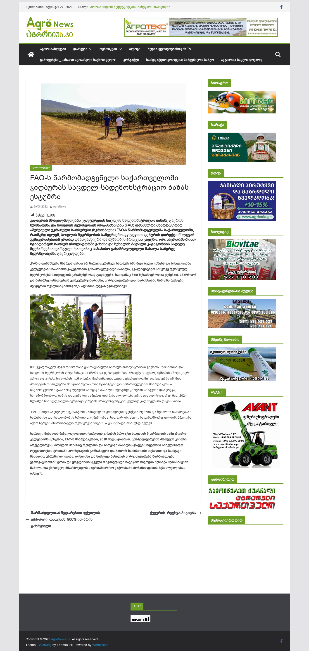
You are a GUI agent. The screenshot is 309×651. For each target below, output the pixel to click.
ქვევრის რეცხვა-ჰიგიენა (171, 512)
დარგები (80, 49)
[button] (89, 49)
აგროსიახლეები (53, 49)
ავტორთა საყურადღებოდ (241, 60)
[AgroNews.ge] (31, 54)
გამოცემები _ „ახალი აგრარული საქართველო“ (78, 60)
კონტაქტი (131, 60)
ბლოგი (134, 49)
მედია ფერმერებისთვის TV (169, 49)
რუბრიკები (108, 49)
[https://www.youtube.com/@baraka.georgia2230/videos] (242, 136)
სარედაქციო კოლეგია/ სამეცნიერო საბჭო (180, 60)
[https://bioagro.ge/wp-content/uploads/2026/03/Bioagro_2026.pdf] (242, 94)
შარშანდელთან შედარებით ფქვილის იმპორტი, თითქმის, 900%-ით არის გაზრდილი (65, 519)
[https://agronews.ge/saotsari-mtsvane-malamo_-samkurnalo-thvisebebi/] (242, 350)
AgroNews (59, 206)
